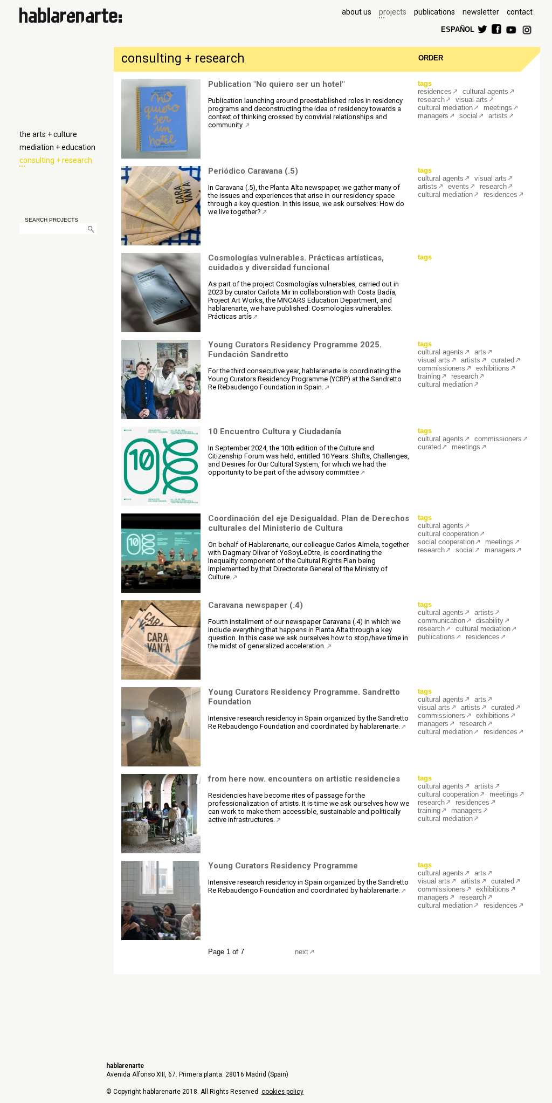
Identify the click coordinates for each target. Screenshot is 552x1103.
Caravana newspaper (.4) (255, 605)
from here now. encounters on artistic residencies (304, 779)
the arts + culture (48, 134)
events (458, 186)
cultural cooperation (448, 534)
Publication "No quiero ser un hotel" (276, 84)
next (301, 952)
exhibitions (492, 368)
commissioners (441, 368)
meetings (498, 108)
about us (356, 12)
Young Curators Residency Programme (283, 866)
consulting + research (55, 160)
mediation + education (57, 147)
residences (435, 91)
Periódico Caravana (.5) (253, 171)
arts (480, 352)
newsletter (481, 12)
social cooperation (446, 542)
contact (520, 12)
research (431, 99)
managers (433, 116)
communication (441, 620)
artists (498, 116)
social (468, 116)
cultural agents (485, 91)
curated (502, 360)
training (429, 376)
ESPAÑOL (457, 28)
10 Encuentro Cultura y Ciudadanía (274, 431)
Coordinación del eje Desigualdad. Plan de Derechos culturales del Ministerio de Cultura (308, 523)
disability (489, 620)
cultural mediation (445, 108)
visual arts (472, 99)
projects (392, 12)
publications (434, 12)
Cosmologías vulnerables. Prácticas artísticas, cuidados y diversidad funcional (296, 262)
